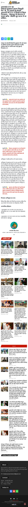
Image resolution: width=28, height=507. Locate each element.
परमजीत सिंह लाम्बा (5, 20)
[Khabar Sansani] (14, 2)
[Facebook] (2, 38)
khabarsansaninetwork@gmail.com (12, 474)
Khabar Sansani (15, 500)
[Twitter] (5, 38)
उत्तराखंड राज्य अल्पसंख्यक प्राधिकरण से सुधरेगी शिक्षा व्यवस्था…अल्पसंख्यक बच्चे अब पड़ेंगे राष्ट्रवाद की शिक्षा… (20, 268)
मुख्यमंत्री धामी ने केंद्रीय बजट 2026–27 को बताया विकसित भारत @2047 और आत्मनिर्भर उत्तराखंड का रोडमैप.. (6, 310)
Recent (14, 346)
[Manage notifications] (25, 504)
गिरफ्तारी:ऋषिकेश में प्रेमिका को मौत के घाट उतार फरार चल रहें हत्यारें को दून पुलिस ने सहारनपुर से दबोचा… (20, 332)
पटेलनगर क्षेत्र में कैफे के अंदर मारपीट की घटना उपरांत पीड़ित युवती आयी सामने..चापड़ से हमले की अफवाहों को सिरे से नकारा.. (7, 251)
